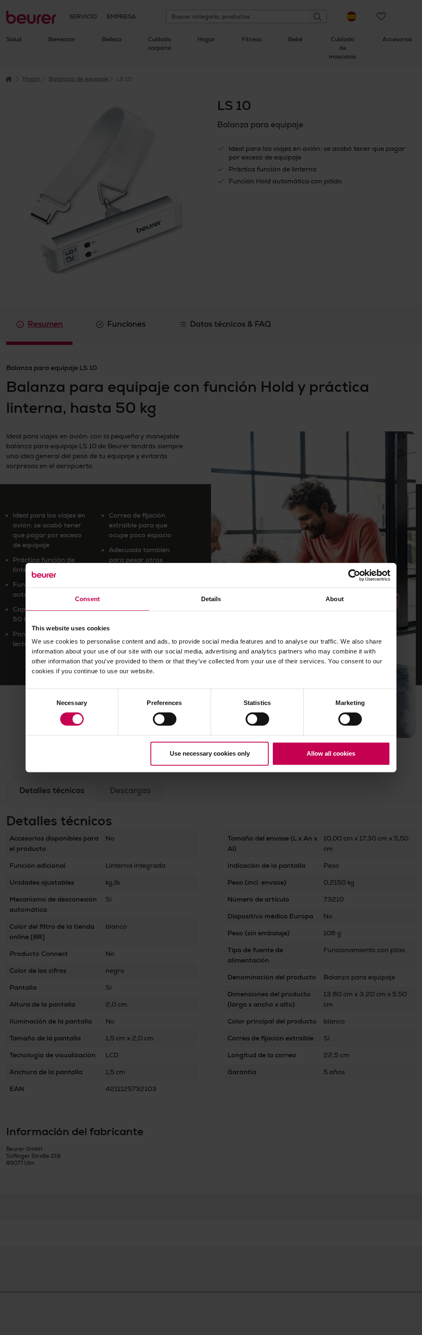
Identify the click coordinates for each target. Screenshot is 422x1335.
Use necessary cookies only (210, 753)
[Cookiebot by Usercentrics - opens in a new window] (354, 575)
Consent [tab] (87, 598)
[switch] (164, 719)
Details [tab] (211, 598)
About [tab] (335, 598)
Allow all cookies (331, 753)
